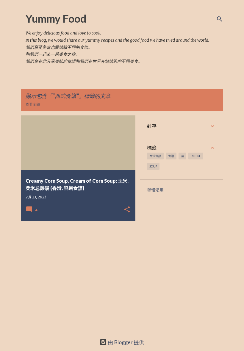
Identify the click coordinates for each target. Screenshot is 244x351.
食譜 (171, 156)
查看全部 (33, 104)
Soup (153, 166)
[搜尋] (219, 19)
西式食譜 (155, 156)
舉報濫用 (155, 190)
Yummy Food (56, 18)
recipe (196, 156)
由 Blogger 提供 (125, 342)
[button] (127, 210)
